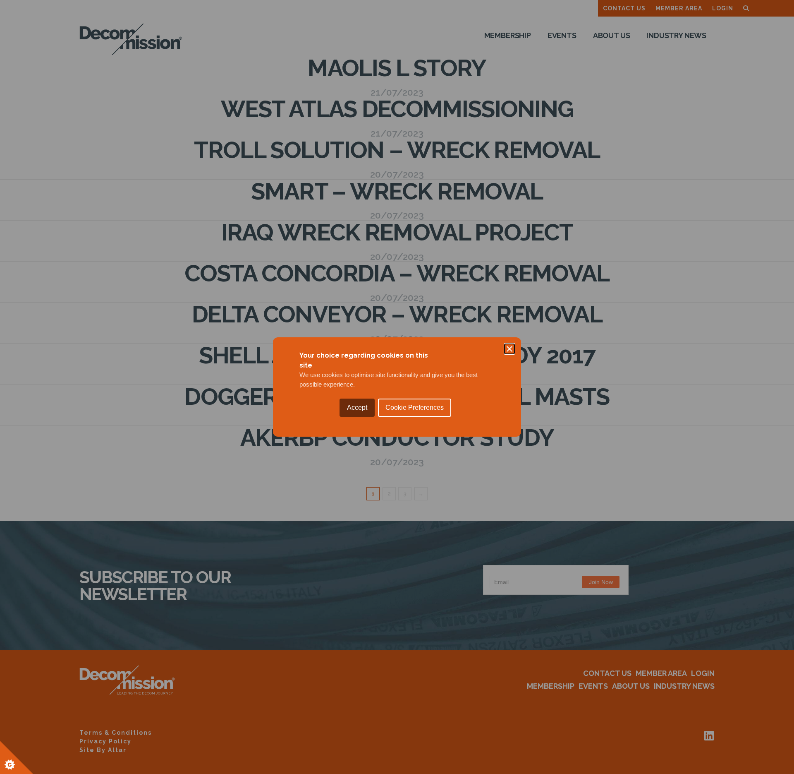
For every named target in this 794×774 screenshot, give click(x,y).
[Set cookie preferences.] (16, 757)
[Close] (509, 349)
